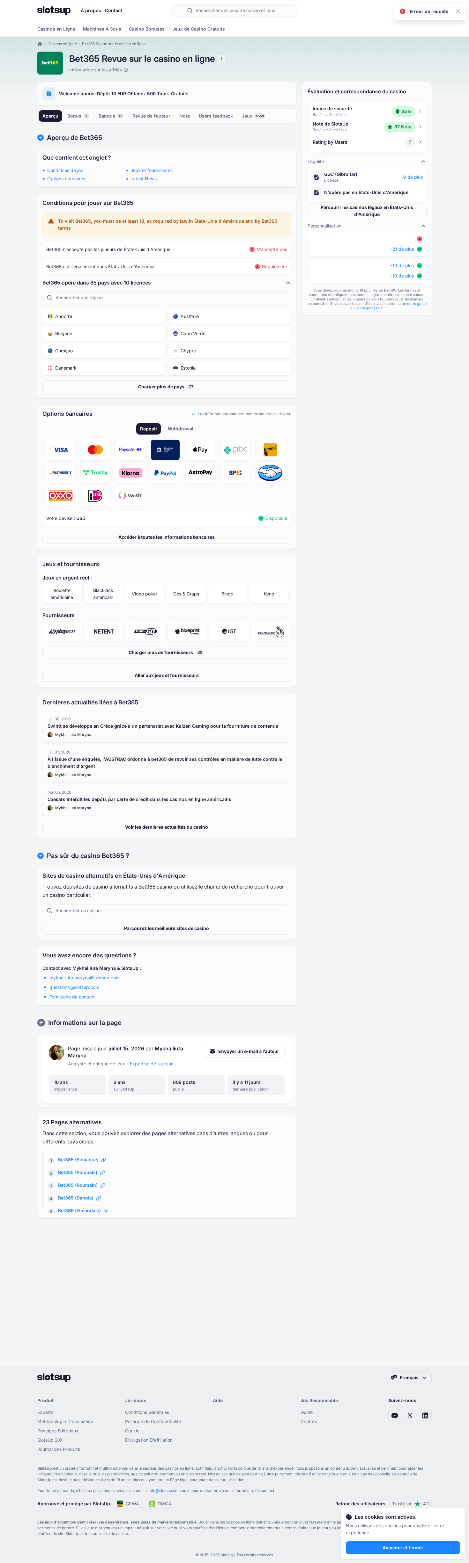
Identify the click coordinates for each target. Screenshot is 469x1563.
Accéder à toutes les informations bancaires (166, 537)
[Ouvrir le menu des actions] (221, 58)
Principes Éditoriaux (57, 1430)
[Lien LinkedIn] (425, 1415)
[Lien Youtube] (394, 1415)
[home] (39, 44)
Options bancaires (66, 178)
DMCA (164, 1503)
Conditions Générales (147, 1412)
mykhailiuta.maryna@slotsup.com (84, 977)
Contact (113, 10)
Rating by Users (330, 142)
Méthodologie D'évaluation (65, 1421)
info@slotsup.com (165, 1490)
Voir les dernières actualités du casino (166, 827)
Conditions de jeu (65, 170)
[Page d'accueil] (54, 10)
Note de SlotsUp (330, 123)
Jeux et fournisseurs (151, 170)
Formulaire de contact (72, 996)
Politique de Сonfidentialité (153, 1421)
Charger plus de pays (165, 386)
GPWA (132, 1503)
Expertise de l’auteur (151, 1063)
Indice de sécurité (332, 108)
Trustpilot (410, 1503)
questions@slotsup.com (74, 987)
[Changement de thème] (425, 10)
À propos (91, 10)
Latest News (143, 178)
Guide (307, 1412)
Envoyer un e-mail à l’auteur (248, 1051)
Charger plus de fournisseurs (166, 652)
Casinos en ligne (62, 43)
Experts (45, 1412)
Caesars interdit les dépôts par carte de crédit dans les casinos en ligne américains (139, 799)
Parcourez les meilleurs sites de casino (166, 928)
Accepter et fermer (403, 1547)
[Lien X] (410, 1415)
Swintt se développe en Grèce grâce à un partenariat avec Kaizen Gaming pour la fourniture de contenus (163, 726)
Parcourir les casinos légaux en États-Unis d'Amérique (367, 211)
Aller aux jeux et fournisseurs (167, 675)
